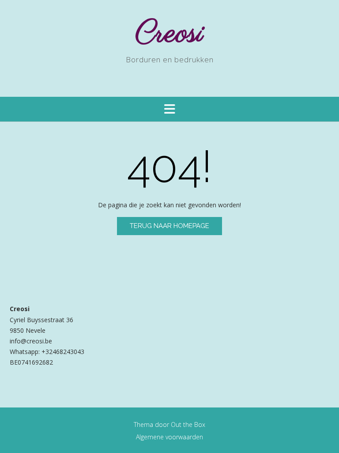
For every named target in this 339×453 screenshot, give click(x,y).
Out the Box (188, 424)
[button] (169, 109)
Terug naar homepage (169, 226)
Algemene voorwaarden (169, 437)
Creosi (170, 34)
